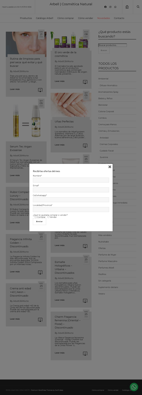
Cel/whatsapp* (40, 195)
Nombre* (37, 176)
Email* (36, 185)
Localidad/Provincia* (42, 205)
